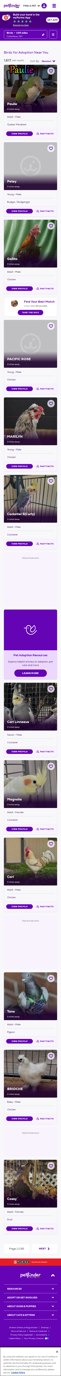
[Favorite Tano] (51, 978)
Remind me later (21, 25)
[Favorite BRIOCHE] (51, 1056)
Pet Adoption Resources (30, 655)
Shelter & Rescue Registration (23, 1327)
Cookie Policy (15, 1338)
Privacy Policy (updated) (21, 1334)
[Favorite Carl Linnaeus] (51, 689)
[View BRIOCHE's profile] (30, 1074)
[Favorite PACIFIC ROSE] (51, 326)
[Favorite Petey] (51, 148)
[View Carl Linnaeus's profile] (30, 707)
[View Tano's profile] (30, 996)
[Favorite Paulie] (51, 71)
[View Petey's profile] (30, 166)
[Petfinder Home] (12, 6)
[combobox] (48, 61)
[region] (30, 1361)
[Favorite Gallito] (51, 226)
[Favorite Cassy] (51, 1166)
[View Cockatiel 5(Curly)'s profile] (30, 499)
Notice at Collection (38, 1331)
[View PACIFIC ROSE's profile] (30, 344)
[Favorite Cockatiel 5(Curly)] (51, 481)
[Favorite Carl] (51, 844)
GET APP (52, 19)
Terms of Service (18, 1331)
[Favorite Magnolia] (51, 766)
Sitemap (45, 1327)
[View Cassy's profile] (30, 1184)
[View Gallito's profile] (30, 244)
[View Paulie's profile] (30, 89)
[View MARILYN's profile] (30, 421)
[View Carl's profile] (30, 861)
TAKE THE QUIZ (30, 312)
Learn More (30, 673)
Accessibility (41, 1334)
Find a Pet (29, 5)
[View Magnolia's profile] (30, 784)
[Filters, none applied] (53, 34)
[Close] (57, 1351)
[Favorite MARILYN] (51, 403)
